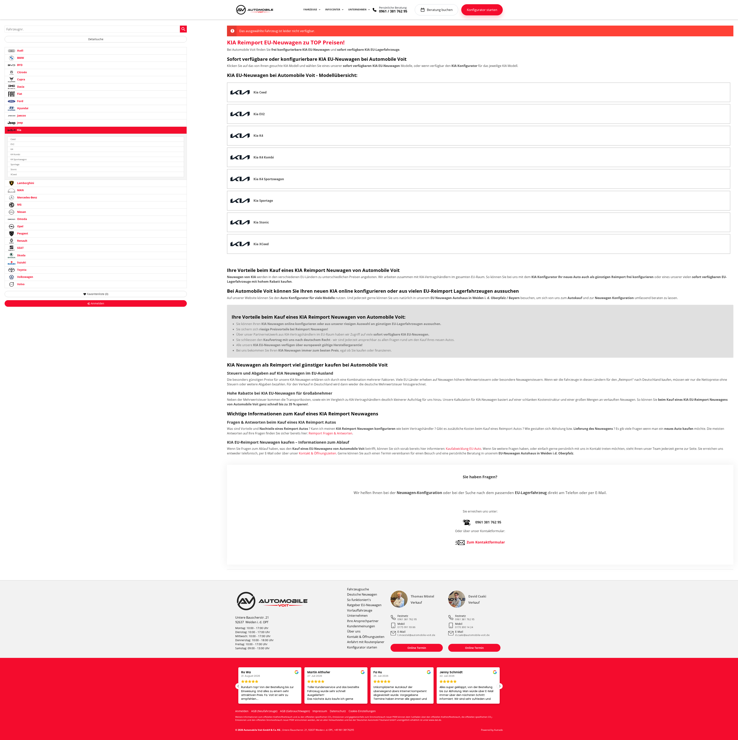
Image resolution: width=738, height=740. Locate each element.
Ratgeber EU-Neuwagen (364, 605)
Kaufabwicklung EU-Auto (463, 449)
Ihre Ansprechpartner (363, 621)
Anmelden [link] (97, 303)
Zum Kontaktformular (486, 542)
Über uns (354, 631)
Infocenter (332, 9)
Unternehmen (357, 9)
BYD (19, 65)
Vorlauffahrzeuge (359, 610)
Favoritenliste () (97, 294)
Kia (18, 130)
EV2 (12, 144)
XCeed (14, 174)
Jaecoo (21, 115)
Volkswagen (24, 277)
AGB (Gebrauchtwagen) (295, 711)
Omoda (21, 219)
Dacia (20, 86)
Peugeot (22, 233)
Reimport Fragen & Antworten (330, 433)
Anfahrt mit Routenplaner (365, 642)
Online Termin (416, 648)
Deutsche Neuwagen (362, 594)
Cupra (20, 79)
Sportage (15, 164)
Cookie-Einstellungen (362, 711)
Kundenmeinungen (361, 626)
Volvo (20, 284)
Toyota (21, 270)
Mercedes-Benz (26, 197)
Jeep (19, 122)
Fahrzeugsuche (358, 589)
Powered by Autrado (492, 730)
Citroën (21, 72)
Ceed (13, 139)
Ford (19, 101)
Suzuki (21, 262)
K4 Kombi (15, 154)
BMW (20, 58)
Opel (19, 226)
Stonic (14, 169)
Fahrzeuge (310, 9)
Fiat (19, 94)
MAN (20, 190)
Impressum (319, 711)
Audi (19, 50)
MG (19, 204)
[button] (500, 686)
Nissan (21, 212)
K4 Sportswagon (19, 159)
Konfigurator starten (362, 647)
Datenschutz (338, 711)
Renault (21, 240)
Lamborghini (25, 183)
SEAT (20, 248)
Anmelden (241, 711)
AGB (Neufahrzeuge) (264, 711)
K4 (12, 149)
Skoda (20, 255)
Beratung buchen (440, 10)
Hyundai (22, 108)
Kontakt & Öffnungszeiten (317, 453)
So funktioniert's (359, 600)
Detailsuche (95, 39)
